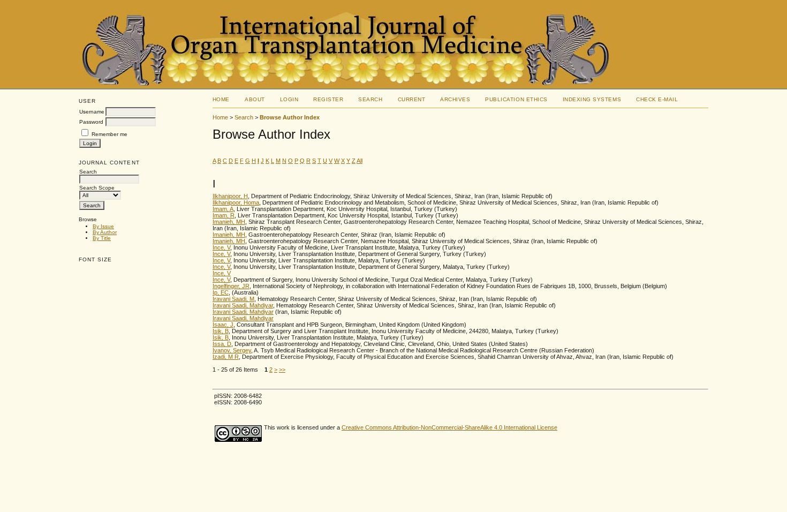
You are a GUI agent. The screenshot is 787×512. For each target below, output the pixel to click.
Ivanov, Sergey (232, 350)
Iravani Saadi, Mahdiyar (243, 305)
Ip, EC (221, 292)
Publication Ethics (516, 99)
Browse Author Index (290, 117)
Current (412, 99)
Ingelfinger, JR (231, 286)
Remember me (109, 134)
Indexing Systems (592, 99)
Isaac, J (223, 324)
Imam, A (223, 209)
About (255, 99)
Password (91, 122)
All (359, 160)
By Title (102, 238)
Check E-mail (657, 99)
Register (328, 99)
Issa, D (222, 344)
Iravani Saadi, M (233, 299)
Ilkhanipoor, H (230, 196)
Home (221, 99)
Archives (455, 99)
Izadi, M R (226, 356)
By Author (105, 232)
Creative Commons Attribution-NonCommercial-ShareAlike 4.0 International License (449, 427)
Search (370, 99)
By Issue (103, 226)
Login (289, 99)
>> (282, 369)
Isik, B (221, 331)
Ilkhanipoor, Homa (236, 202)
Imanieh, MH (229, 222)
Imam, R (223, 215)
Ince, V (221, 247)
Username (91, 112)
